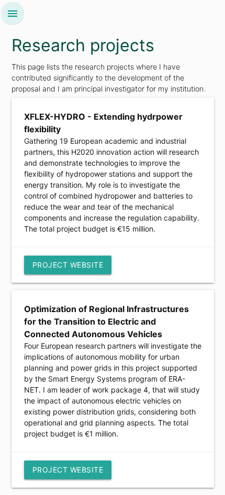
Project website (68, 264)
